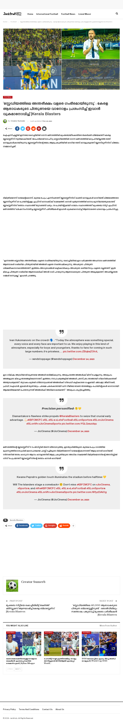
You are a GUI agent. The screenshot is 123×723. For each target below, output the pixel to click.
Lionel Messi (84, 14)
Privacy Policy (9, 709)
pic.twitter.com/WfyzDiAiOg (90, 492)
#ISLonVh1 (32, 424)
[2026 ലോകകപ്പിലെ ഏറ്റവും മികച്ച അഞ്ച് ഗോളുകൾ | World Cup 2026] (99, 643)
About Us (60, 709)
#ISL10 (51, 420)
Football (7, 97)
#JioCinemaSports (50, 424)
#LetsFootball (64, 420)
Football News (68, 14)
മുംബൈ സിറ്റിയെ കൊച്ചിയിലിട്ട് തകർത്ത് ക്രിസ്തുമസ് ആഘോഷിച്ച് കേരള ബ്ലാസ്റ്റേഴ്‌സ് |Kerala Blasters (30, 608)
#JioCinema (103, 484)
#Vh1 (38, 488)
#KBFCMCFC (34, 420)
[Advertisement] (61, 173)
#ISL (45, 420)
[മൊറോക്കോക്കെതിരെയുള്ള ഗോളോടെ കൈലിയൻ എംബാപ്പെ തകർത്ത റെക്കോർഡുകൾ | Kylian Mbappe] (23, 643)
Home (30, 14)
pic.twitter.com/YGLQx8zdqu (79, 424)
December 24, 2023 (83, 359)
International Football (47, 14)
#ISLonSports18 (82, 420)
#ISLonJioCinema (103, 420)
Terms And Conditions (29, 709)
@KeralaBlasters (69, 416)
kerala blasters (16, 520)
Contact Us (47, 709)
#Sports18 (23, 488)
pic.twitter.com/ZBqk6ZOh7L (80, 351)
